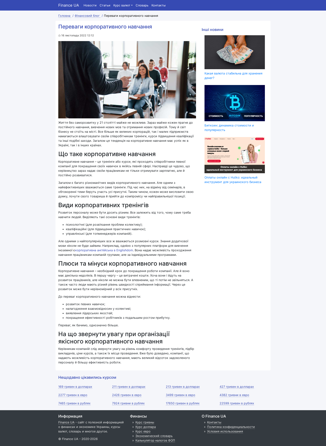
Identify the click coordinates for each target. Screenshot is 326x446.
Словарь (142, 5)
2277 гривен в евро (72, 395)
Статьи (105, 5)
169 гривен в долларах (75, 387)
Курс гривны (144, 422)
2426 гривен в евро (126, 395)
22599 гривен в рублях (237, 403)
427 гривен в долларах (237, 387)
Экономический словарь (154, 436)
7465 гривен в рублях (74, 403)
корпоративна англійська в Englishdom (104, 250)
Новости (90, 5)
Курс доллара (145, 427)
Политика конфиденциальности (231, 427)
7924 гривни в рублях (128, 403)
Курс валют (121, 5)
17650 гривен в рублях (183, 403)
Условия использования (225, 431)
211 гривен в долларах (128, 387)
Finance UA (68, 5)
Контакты (158, 5)
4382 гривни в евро (234, 395)
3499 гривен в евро (180, 395)
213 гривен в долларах (183, 387)
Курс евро (143, 431)
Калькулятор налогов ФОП (155, 440)
